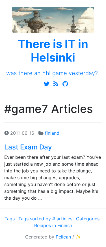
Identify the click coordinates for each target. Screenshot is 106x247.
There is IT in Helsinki (53, 50)
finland (52, 133)
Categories (87, 218)
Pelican (63, 237)
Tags (10, 218)
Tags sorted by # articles (45, 218)
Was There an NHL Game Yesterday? (52, 73)
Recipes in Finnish (53, 225)
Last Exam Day (28, 147)
